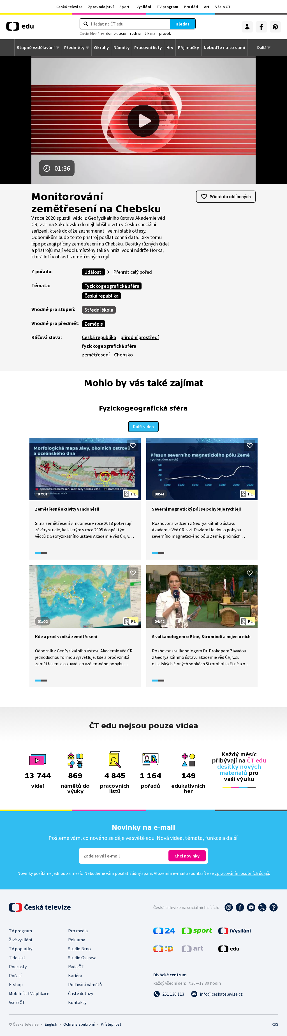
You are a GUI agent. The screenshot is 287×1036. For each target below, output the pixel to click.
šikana (150, 33)
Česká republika (101, 296)
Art (207, 6)
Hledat (182, 24)
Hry (169, 47)
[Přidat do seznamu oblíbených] (132, 445)
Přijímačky (188, 47)
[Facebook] (261, 27)
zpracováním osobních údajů (242, 873)
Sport (124, 6)
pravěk (165, 33)
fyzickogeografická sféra (109, 346)
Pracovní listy (148, 47)
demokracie (116, 33)
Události (93, 272)
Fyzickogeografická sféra (111, 286)
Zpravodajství (101, 6)
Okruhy (101, 47)
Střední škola (98, 310)
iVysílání (143, 6)
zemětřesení (96, 354)
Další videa (143, 426)
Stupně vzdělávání (36, 47)
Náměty (121, 47)
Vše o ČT (223, 6)
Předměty (74, 47)
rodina (135, 33)
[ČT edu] (20, 28)
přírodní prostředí (140, 337)
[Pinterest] (275, 27)
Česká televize (69, 6)
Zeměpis (93, 324)
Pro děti (191, 6)
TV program (167, 6)
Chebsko (123, 354)
